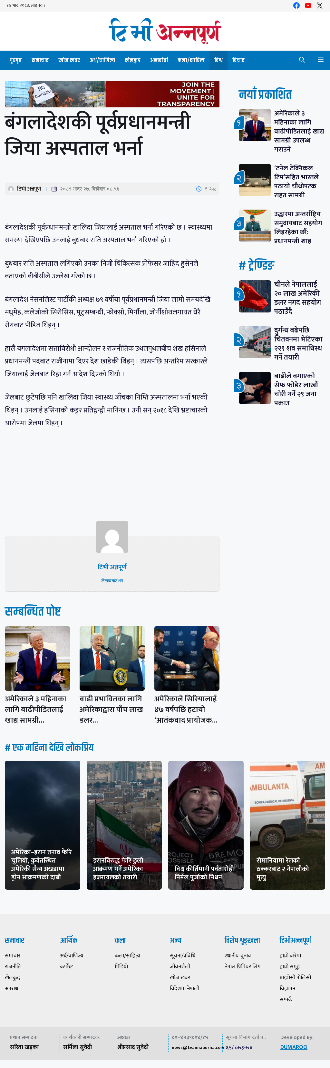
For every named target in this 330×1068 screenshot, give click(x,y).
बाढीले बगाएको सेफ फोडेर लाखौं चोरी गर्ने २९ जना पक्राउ (296, 389)
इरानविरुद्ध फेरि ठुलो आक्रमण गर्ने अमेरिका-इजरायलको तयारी (119, 869)
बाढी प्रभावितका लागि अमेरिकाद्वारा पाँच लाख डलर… (111, 710)
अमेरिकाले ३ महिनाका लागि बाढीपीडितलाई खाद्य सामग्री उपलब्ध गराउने (299, 131)
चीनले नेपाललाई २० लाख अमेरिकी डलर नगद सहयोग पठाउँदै (297, 298)
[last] (112, 95)
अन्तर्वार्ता (159, 60)
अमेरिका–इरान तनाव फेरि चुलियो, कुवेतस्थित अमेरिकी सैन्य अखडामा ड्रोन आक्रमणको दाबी (41, 865)
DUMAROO (293, 1047)
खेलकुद (133, 60)
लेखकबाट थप (112, 581)
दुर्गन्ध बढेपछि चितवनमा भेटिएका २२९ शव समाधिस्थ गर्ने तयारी (298, 343)
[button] (302, 60)
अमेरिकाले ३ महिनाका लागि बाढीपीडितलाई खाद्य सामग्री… (35, 710)
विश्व (218, 60)
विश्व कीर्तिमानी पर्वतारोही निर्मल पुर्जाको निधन (204, 873)
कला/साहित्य (191, 60)
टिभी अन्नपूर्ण (29, 189)
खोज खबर (69, 60)
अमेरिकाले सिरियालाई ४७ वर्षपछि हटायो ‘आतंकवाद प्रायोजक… (186, 710)
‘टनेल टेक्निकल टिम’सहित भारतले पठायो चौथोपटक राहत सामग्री (296, 182)
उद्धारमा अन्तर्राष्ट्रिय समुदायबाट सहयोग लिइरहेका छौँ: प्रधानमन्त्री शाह (298, 227)
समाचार (40, 60)
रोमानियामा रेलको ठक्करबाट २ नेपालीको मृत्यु (283, 869)
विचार (238, 60)
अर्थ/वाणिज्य (102, 60)
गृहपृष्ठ (16, 60)
